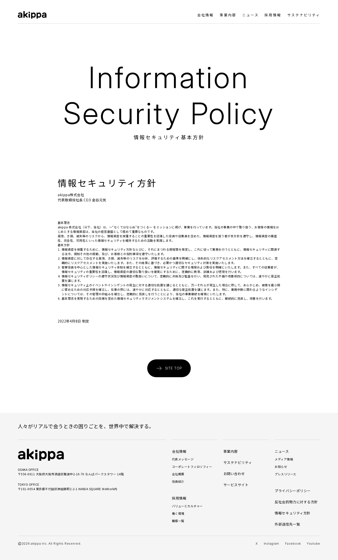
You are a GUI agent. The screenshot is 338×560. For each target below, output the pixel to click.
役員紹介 (178, 481)
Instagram (271, 543)
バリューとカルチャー (187, 506)
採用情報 (273, 15)
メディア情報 (284, 459)
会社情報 (205, 15)
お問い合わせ (234, 473)
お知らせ (281, 466)
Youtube (313, 543)
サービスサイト (236, 484)
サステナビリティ (303, 15)
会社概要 (178, 474)
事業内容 (228, 15)
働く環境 (178, 513)
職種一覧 (178, 521)
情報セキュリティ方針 (293, 512)
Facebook (293, 543)
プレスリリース (285, 474)
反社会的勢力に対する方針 (296, 501)
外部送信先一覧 (287, 524)
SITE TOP (173, 368)
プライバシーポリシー (293, 490)
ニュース (250, 15)
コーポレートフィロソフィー (192, 466)
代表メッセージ (182, 459)
